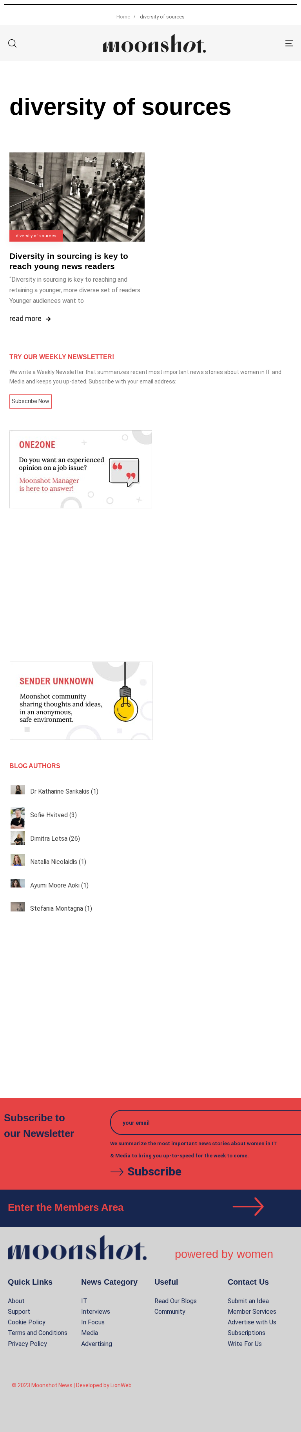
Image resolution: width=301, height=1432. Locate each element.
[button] (12, 43)
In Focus (93, 1322)
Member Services (252, 1311)
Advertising (96, 1344)
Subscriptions (246, 1333)
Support (19, 1311)
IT (84, 1301)
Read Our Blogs (175, 1301)
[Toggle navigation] (245, 43)
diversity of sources (36, 235)
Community (169, 1311)
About (16, 1301)
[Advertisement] (150, 585)
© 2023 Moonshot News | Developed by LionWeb (72, 1385)
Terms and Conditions (37, 1333)
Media (89, 1333)
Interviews (95, 1311)
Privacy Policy (27, 1344)
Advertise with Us (252, 1322)
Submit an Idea (248, 1301)
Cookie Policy (26, 1322)
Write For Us (245, 1344)
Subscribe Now (30, 401)
